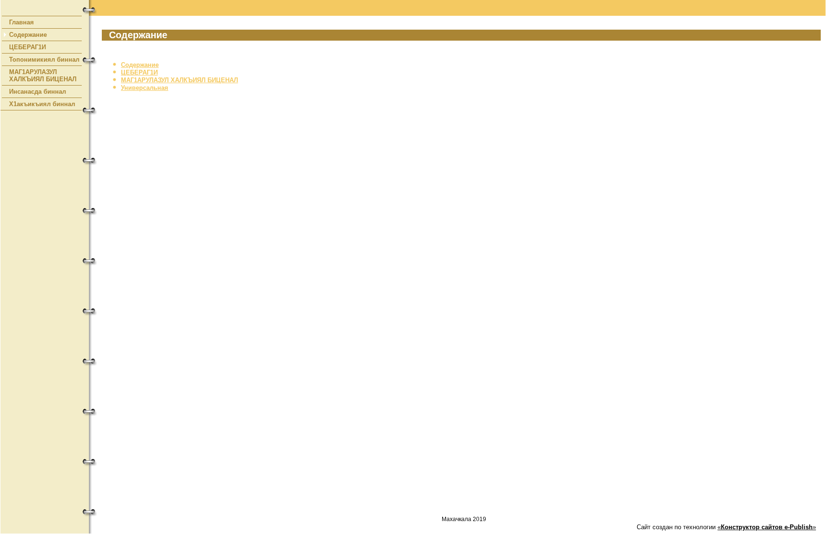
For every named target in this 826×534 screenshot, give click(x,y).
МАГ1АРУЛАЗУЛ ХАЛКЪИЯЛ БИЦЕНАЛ (42, 75)
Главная (21, 22)
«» (766, 527)
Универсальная (144, 87)
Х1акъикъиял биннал (42, 104)
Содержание (28, 34)
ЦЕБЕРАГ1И (27, 47)
